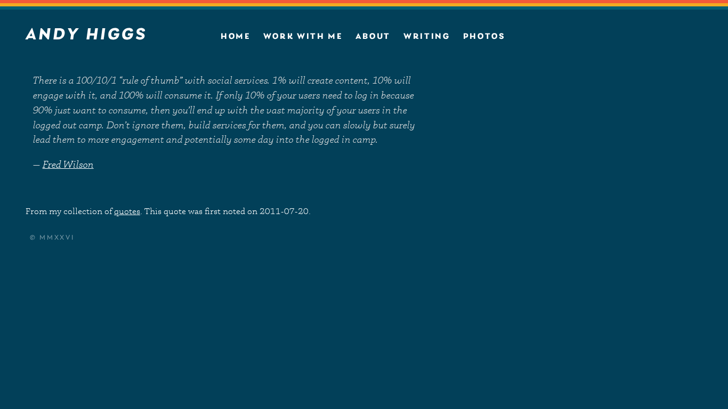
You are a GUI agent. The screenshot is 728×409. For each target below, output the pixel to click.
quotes (127, 211)
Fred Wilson (68, 164)
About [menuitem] (373, 36)
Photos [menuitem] (484, 36)
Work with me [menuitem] (303, 36)
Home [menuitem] (235, 36)
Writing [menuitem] (426, 36)
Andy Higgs (86, 35)
